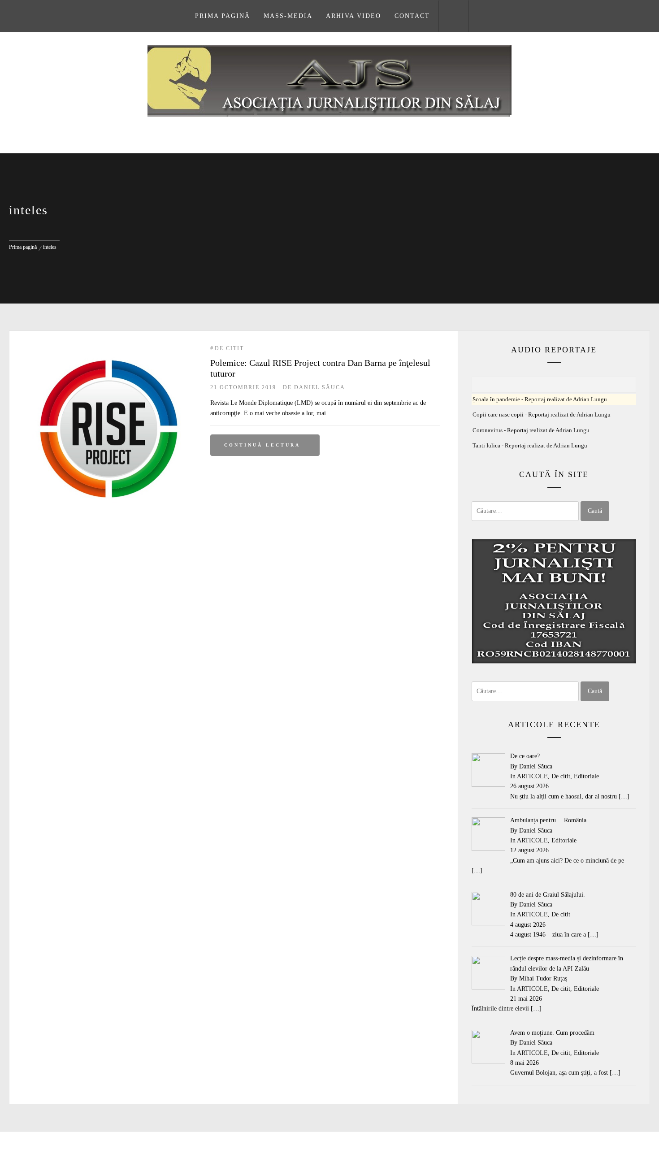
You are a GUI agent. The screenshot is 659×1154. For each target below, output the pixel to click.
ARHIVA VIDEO (353, 16)
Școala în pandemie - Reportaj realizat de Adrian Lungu (540, 399)
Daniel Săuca (319, 387)
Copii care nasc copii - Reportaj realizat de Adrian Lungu (542, 415)
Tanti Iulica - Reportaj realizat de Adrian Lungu (530, 446)
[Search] (453, 16)
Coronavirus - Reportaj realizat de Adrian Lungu (531, 430)
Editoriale (586, 776)
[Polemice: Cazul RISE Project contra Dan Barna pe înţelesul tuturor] (109, 349)
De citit (229, 348)
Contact (412, 16)
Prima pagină (222, 16)
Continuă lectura (262, 445)
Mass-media (288, 16)
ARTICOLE (532, 776)
